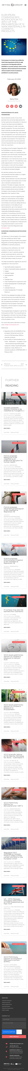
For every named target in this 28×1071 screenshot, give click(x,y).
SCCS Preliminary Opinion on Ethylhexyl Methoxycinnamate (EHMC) (13, 959)
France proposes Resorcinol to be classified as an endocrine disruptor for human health (13, 459)
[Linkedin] (7, 106)
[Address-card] (20, 106)
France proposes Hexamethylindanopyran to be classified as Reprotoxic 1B (14, 509)
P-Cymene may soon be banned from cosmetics (13, 610)
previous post (5, 228)
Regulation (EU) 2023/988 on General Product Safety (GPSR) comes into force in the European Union (13, 856)
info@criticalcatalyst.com (12, 324)
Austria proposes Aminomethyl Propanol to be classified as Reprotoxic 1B (13, 561)
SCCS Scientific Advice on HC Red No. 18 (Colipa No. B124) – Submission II (14, 756)
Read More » (7, 428)
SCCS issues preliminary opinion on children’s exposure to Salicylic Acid (13, 657)
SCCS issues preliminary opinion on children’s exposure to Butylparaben (13, 707)
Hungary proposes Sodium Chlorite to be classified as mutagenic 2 (14, 409)
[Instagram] (11, 106)
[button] (25, 4)
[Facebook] (16, 106)
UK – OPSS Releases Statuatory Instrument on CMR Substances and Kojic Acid (14, 901)
